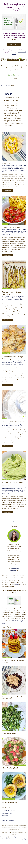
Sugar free (13, 490)
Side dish (12, 298)
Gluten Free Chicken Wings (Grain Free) (12, 357)
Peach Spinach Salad (7, 813)
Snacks (8, 168)
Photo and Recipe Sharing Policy (17, 839)
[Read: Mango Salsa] (14, 146)
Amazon (17, 584)
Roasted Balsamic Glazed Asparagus (11, 293)
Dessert (4, 424)
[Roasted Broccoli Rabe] (14, 716)
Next (15, 522)
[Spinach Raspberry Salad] (14, 751)
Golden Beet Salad (6, 818)
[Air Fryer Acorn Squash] (14, 786)
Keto (19, 229)
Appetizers (7, 167)
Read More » (7, 191)
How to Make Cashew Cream (13, 422)
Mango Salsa (6, 163)
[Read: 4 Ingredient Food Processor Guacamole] (14, 465)
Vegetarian (16, 168)
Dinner (13, 296)
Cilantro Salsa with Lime (11, 227)
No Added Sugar (14, 167)
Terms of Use (5, 839)
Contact (14, 841)
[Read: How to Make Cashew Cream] (14, 404)
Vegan (11, 168)
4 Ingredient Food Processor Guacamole (12, 484)
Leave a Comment (6, 165)
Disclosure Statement (22, 837)
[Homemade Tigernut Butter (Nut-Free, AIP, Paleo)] (14, 680)
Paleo (20, 167)
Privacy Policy (12, 837)
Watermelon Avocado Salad (8, 810)
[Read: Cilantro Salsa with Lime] (14, 210)
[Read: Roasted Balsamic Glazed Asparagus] (14, 274)
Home (1, 837)
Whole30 (22, 168)
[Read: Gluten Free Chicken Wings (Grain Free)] (14, 339)
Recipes (4, 168)
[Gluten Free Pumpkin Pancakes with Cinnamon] (14, 643)
